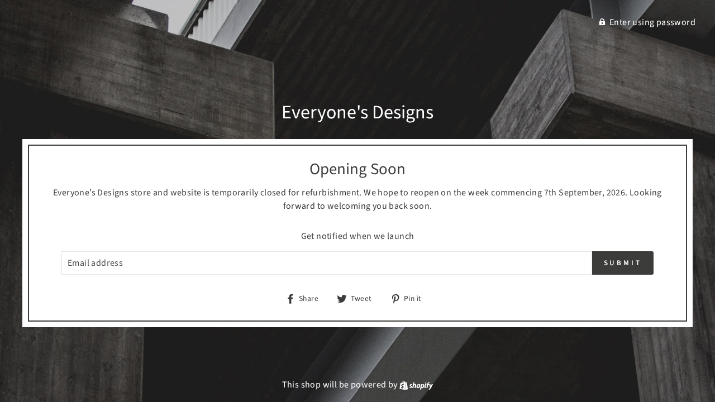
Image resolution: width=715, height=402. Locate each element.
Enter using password (652, 22)
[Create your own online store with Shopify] (416, 385)
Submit (623, 263)
